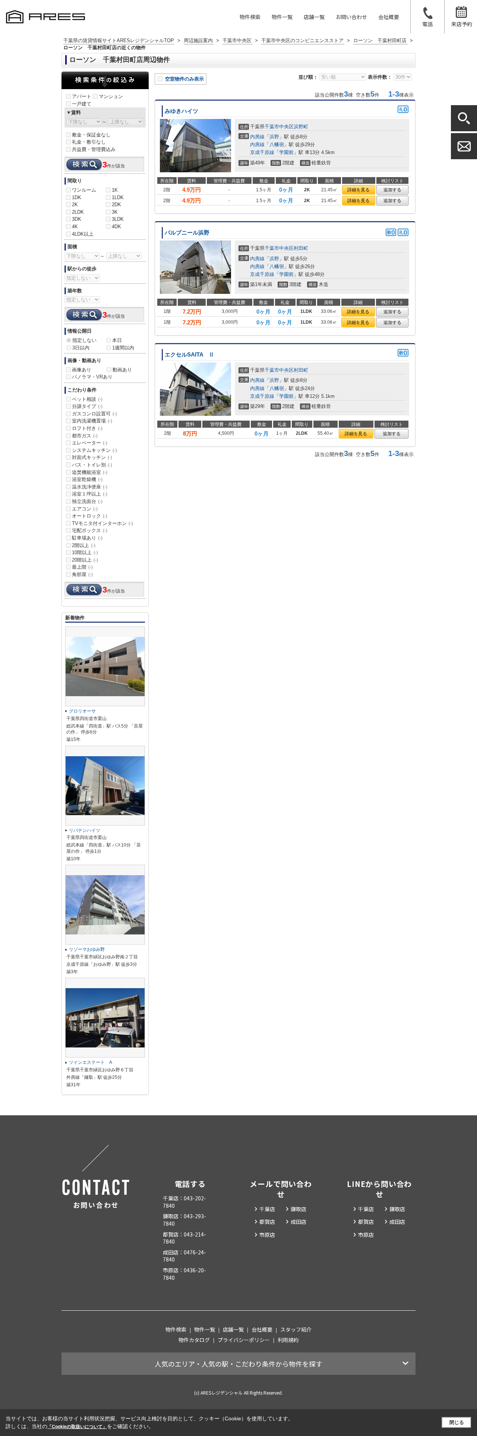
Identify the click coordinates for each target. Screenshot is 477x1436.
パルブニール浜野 (187, 233)
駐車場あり (87, 538)
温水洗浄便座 (89, 487)
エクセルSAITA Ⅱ (189, 355)
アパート (81, 96)
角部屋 (82, 574)
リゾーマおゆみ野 (87, 949)
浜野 (274, 136)
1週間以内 (123, 348)
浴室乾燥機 (87, 479)
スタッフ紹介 (296, 1329)
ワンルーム (84, 190)
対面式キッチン (92, 457)
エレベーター (89, 443)
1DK (76, 197)
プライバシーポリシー (244, 1340)
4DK (116, 226)
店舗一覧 (314, 17)
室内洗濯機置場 (92, 421)
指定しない (84, 340)
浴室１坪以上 (89, 494)
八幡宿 (276, 144)
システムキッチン (94, 450)
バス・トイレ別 (92, 465)
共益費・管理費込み (94, 149)
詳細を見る (358, 189)
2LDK (78, 212)
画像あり (81, 370)
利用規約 (288, 1340)
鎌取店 (298, 1209)
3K (115, 212)
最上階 (82, 567)
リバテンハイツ (84, 830)
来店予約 (461, 24)
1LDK (118, 197)
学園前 (286, 152)
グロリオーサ (82, 711)
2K (75, 204)
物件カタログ (194, 1340)
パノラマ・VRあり (92, 377)
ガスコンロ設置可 (94, 414)
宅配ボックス (89, 530)
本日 (117, 340)
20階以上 (85, 560)
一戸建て (81, 104)
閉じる (456, 1422)
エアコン (85, 509)
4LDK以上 (83, 234)
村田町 (301, 248)
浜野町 (301, 126)
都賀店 (267, 1221)
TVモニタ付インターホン (102, 523)
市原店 (267, 1234)
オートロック (89, 516)
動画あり (122, 370)
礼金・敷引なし (89, 142)
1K (115, 190)
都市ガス (85, 436)
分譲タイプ (87, 406)
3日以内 (80, 348)
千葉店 (267, 1209)
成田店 (298, 1221)
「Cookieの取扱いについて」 (77, 1426)
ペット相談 (87, 399)
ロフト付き (87, 428)
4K (75, 226)
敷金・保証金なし (91, 135)
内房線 (257, 136)
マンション (111, 96)
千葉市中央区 (279, 126)
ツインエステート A (90, 1062)
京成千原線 (262, 152)
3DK (76, 219)
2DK (116, 204)
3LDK (118, 219)
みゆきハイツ (181, 111)
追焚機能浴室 (89, 472)
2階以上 (83, 545)
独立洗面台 (87, 501)
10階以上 (85, 552)
